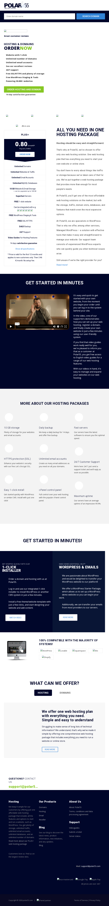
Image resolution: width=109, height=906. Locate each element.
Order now (25, 154)
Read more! (62, 265)
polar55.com (28, 900)
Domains (43, 807)
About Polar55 (75, 807)
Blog (41, 845)
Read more (68, 617)
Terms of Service (81, 900)
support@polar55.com (90, 866)
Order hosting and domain (24, 89)
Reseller (42, 819)
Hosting (42, 811)
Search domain (90, 16)
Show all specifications (24, 249)
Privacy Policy (94, 900)
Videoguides (74, 828)
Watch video (15, 618)
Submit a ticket (75, 832)
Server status (74, 836)
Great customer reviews (16, 36)
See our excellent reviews (19, 66)
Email (41, 815)
